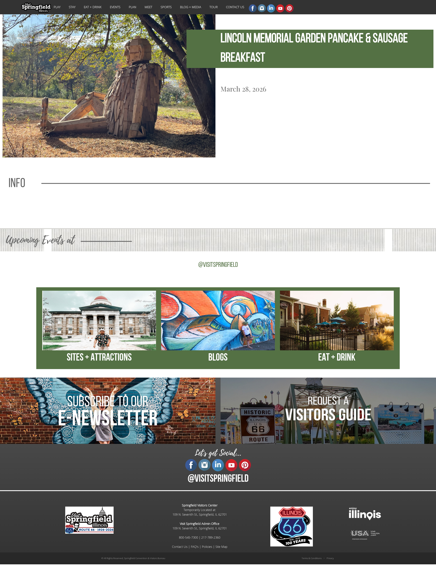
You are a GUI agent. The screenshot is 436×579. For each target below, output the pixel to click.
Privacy (330, 558)
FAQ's (195, 547)
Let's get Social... (218, 453)
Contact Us (180, 547)
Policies (207, 547)
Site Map (221, 547)
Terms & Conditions (312, 558)
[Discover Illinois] (365, 534)
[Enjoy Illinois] (365, 513)
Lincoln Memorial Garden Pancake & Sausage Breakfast (314, 49)
